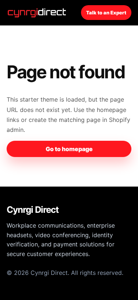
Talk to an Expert (106, 13)
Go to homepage (69, 149)
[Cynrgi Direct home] (38, 12)
